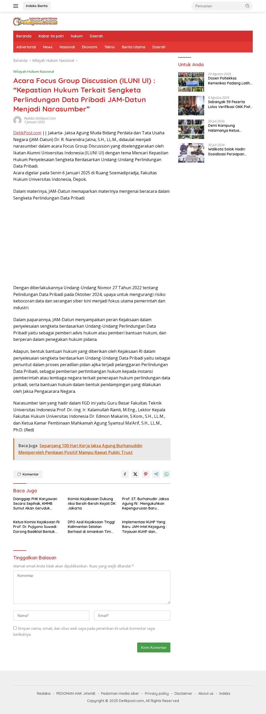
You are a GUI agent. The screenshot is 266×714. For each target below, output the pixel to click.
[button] (247, 6)
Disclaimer (183, 693)
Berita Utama (133, 47)
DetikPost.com (27, 133)
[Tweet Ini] (135, 474)
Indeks (224, 693)
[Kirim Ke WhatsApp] (166, 474)
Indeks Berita (37, 6)
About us (206, 693)
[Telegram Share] (156, 474)
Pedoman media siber (120, 693)
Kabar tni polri (51, 36)
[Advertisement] (91, 243)
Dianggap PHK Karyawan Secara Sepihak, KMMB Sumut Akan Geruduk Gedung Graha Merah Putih (36, 504)
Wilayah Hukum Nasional (33, 71)
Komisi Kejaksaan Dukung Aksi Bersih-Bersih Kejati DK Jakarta (92, 504)
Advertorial (26, 47)
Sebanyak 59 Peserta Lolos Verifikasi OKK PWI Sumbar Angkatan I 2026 (229, 104)
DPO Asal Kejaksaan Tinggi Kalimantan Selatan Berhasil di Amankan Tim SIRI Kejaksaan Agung (91, 527)
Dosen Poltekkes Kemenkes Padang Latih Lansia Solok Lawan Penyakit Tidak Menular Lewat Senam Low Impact (230, 80)
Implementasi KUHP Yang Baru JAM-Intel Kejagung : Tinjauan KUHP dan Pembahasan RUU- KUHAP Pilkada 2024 (144, 527)
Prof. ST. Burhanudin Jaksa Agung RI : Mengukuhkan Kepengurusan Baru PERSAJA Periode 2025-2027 (145, 504)
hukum (77, 36)
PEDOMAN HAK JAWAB (75, 693)
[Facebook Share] (125, 474)
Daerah (96, 36)
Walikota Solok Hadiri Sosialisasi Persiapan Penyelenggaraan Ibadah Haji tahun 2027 (230, 151)
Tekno (109, 47)
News (47, 47)
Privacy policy (157, 693)
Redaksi (44, 693)
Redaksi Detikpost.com (40, 118)
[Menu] (16, 6)
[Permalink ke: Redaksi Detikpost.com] (17, 119)
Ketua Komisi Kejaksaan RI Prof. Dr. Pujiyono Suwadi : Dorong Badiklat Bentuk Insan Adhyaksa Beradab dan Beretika (36, 527)
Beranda (23, 36)
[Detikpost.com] (35, 20)
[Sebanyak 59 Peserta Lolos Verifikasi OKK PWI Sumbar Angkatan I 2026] (191, 105)
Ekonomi (89, 47)
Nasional (67, 47)
